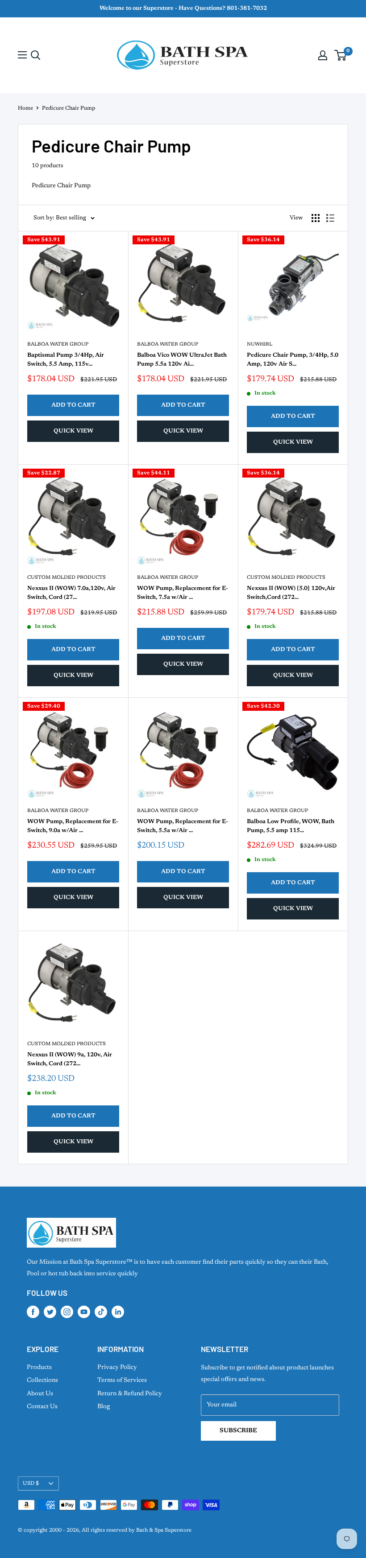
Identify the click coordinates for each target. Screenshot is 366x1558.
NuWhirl (259, 344)
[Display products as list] (330, 218)
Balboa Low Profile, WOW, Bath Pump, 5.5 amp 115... (290, 826)
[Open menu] (22, 55)
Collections (42, 1380)
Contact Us (42, 1407)
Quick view (73, 431)
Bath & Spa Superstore (163, 1530)
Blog (103, 1407)
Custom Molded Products (66, 577)
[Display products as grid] (316, 218)
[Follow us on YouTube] (84, 1312)
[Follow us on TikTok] (101, 1312)
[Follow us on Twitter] (50, 1312)
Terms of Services (122, 1380)
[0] (340, 55)
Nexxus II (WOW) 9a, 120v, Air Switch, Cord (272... (69, 1059)
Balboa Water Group (57, 344)
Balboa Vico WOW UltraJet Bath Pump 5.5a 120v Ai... (182, 359)
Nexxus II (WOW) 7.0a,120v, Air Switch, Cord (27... (71, 592)
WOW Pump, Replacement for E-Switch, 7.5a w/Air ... (182, 592)
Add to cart (73, 405)
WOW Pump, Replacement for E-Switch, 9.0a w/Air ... (72, 826)
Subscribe (238, 1431)
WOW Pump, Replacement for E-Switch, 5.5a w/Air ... (182, 826)
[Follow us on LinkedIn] (118, 1312)
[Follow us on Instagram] (67, 1312)
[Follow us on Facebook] (33, 1312)
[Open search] (36, 55)
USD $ (31, 1483)
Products (39, 1367)
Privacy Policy (117, 1367)
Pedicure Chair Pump (68, 108)
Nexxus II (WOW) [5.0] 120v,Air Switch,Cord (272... (291, 592)
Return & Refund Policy (129, 1394)
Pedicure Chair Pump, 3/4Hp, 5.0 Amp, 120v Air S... (292, 359)
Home (25, 108)
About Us (40, 1394)
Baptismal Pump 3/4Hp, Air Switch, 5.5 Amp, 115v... (65, 359)
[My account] (322, 55)
